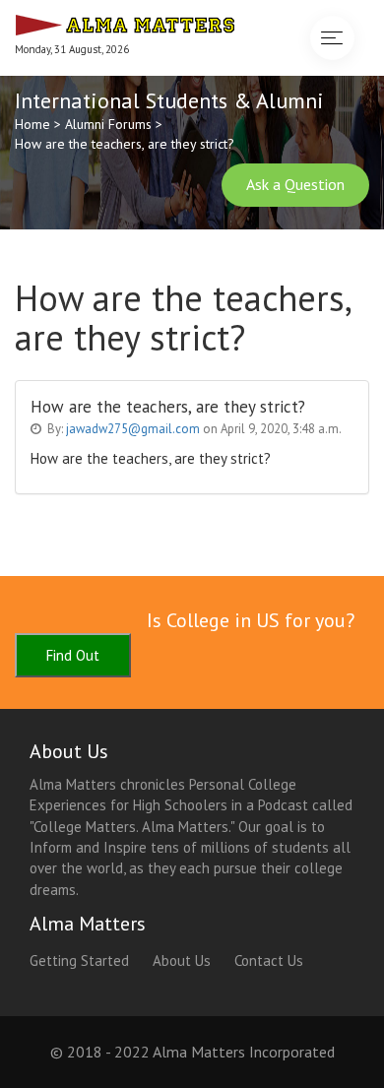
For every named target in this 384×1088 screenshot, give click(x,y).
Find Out (72, 655)
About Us (182, 960)
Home (32, 124)
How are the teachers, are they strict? (124, 144)
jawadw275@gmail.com (133, 428)
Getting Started (79, 960)
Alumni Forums (108, 124)
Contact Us (268, 960)
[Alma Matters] (125, 22)
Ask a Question (295, 184)
